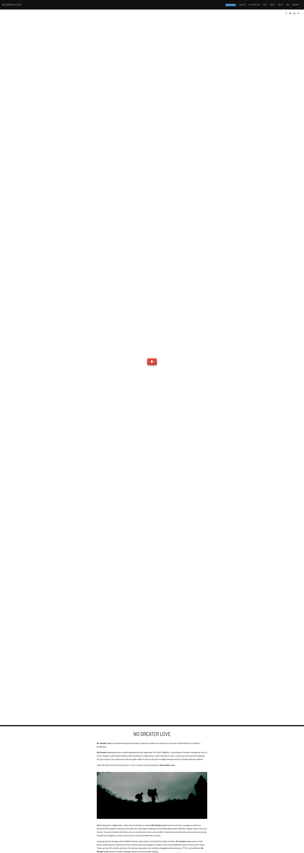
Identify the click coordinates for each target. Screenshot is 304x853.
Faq (287, 5)
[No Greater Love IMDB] (298, 14)
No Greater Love (11, 4)
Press (280, 5)
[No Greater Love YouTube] (294, 14)
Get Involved (254, 5)
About (272, 5)
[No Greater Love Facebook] (286, 14)
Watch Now (230, 5)
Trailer (242, 5)
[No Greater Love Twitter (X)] (290, 14)
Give (265, 5)
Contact (295, 5)
